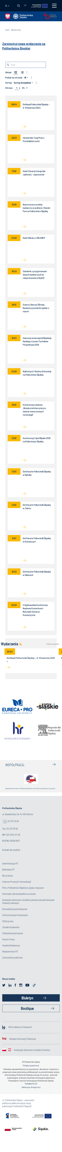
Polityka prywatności (31, 1065)
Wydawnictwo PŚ (10, 951)
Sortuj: (8, 82)
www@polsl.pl (31, 1083)
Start (7, 30)
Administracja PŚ (10, 863)
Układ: (8, 72)
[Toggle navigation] (54, 6)
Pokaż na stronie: (14, 77)
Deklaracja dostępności (31, 1087)
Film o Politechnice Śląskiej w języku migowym (23, 887)
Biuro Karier (7, 875)
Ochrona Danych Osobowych (15, 915)
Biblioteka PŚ (8, 869)
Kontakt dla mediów (11, 849)
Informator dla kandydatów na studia (19, 893)
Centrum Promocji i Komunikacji (16, 881)
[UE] (38, 5)
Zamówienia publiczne (12, 957)
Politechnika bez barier (12, 933)
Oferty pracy (7, 921)
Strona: (9, 87)
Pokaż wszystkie (53, 644)
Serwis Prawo (8, 939)
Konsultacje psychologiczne (14, 908)
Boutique (27, 1008)
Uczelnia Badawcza (11, 945)
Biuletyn (27, 997)
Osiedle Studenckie (10, 927)
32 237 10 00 (13, 821)
